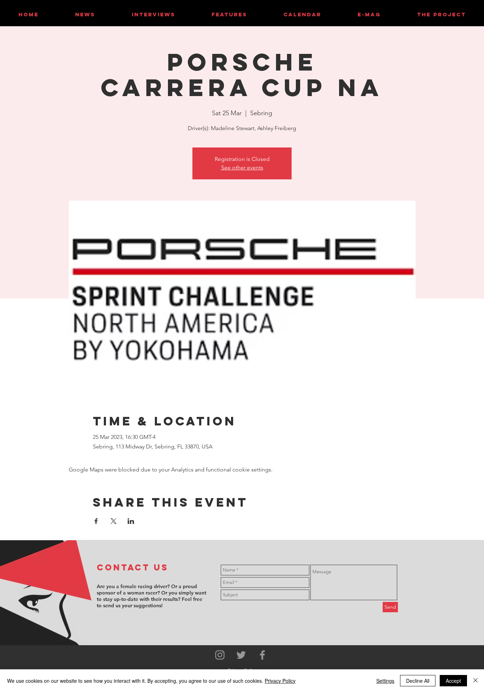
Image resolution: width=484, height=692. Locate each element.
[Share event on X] (113, 521)
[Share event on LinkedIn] (131, 521)
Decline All (417, 680)
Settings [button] (385, 680)
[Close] (475, 680)
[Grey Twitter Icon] (241, 655)
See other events (242, 167)
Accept (453, 680)
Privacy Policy (280, 680)
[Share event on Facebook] (96, 521)
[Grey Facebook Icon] (262, 655)
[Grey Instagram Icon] (220, 655)
